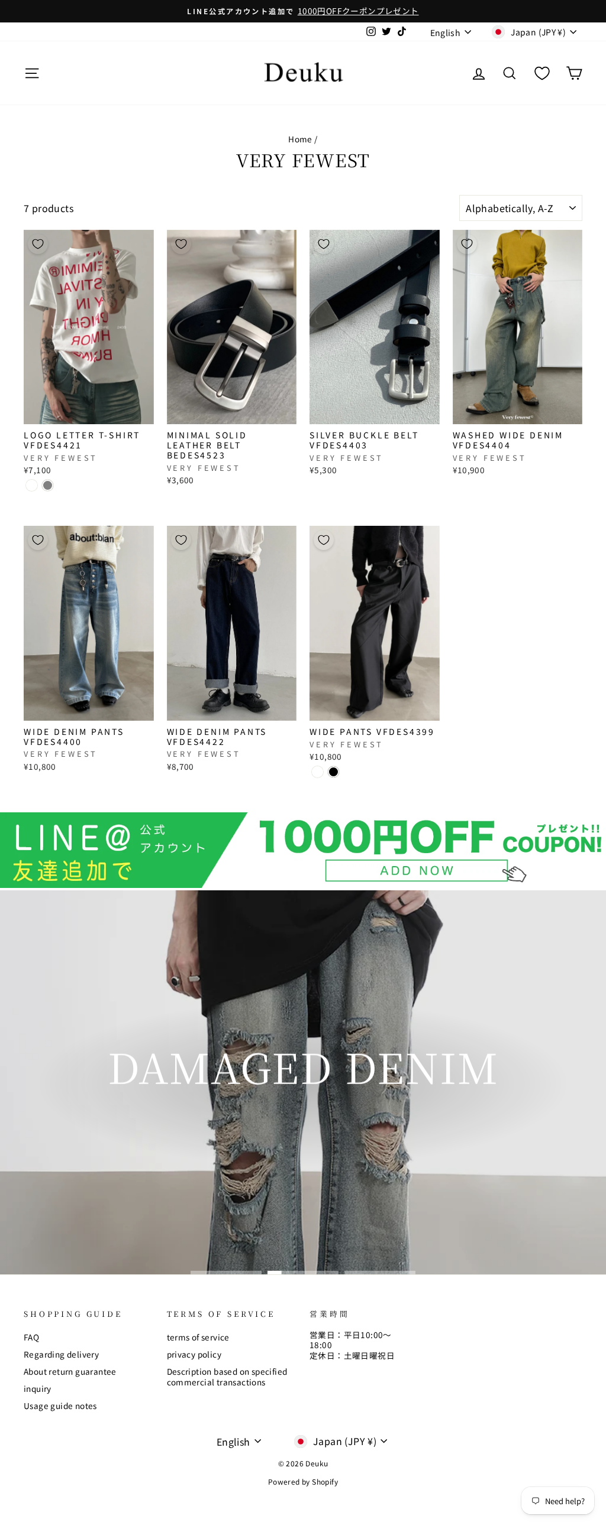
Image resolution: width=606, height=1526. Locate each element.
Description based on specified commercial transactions (227, 1376)
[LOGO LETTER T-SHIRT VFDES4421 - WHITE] (31, 485)
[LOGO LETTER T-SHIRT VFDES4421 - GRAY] (47, 485)
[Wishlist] (542, 72)
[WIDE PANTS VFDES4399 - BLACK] (333, 771)
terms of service (198, 1337)
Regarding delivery (61, 1354)
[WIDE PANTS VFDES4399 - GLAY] (317, 771)
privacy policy (194, 1354)
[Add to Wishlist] (38, 244)
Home (300, 139)
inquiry (37, 1388)
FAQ (31, 1337)
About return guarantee (70, 1371)
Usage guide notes (60, 1405)
